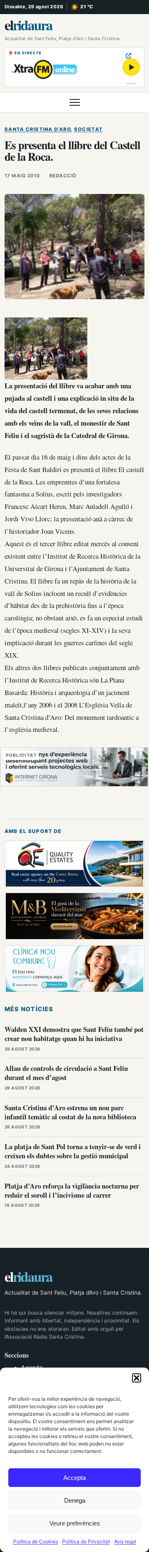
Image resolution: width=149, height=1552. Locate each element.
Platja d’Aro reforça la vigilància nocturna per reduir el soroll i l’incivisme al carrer (72, 1190)
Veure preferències (74, 1523)
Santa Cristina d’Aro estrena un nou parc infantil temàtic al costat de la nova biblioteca (70, 1112)
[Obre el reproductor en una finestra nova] (128, 56)
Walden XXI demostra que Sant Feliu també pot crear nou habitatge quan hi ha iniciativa (74, 1034)
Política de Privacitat (86, 1541)
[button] (136, 1378)
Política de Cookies (35, 1541)
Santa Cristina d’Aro (38, 129)
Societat (88, 129)
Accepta (74, 1477)
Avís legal (125, 1541)
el (28, 25)
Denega (74, 1500)
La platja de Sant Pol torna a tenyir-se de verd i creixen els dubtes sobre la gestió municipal (73, 1151)
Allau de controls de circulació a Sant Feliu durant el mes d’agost (66, 1072)
